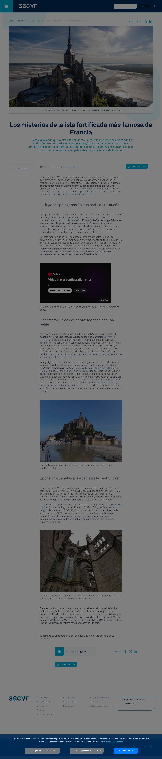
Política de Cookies (114, 742)
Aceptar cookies (127, 751)
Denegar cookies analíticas (44, 751)
